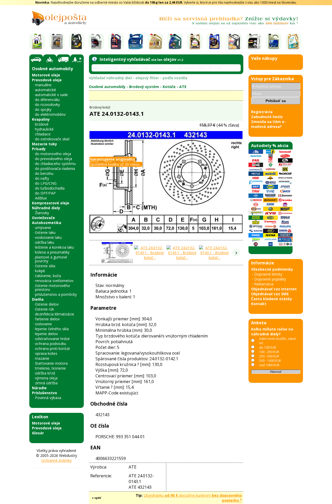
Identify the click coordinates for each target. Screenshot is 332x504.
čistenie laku (45, 232)
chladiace (43, 134)
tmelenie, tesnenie (50, 368)
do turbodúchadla (50, 188)
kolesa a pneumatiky (52, 252)
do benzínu (44, 173)
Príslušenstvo (44, 392)
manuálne (43, 84)
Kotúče (169, 86)
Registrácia (262, 111)
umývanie (43, 227)
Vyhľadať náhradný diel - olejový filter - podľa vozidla (138, 77)
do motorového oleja (53, 153)
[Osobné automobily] (36, 59)
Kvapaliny (41, 119)
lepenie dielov (46, 333)
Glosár (38, 432)
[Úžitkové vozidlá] (63, 59)
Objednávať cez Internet (274, 288)
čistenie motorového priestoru (52, 287)
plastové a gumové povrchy (51, 259)
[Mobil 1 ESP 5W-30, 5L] (37, 41)
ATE (182, 86)
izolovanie (43, 323)
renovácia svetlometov (54, 280)
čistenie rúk (44, 309)
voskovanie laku (48, 237)
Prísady (39, 148)
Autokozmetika (46, 222)
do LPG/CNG (46, 183)
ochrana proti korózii (52, 348)
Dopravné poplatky (270, 279)
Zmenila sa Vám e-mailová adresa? (268, 124)
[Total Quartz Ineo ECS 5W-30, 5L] (195, 41)
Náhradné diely (46, 207)
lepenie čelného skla (52, 328)
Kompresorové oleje (50, 202)
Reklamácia (263, 284)
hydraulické (44, 129)
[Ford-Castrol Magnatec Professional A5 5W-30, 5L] (175, 41)
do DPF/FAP (45, 193)
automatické (45, 89)
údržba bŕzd (45, 373)
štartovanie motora (51, 363)
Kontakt (258, 303)
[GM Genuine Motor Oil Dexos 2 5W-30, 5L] (273, 41)
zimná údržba (46, 382)
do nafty (42, 178)
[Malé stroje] (77, 59)
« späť (96, 498)
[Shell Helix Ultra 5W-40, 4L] (234, 41)
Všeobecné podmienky (272, 269)
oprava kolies (46, 353)
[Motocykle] (50, 59)
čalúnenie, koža (48, 275)
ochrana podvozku (50, 343)
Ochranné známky (56, 460)
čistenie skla (45, 265)
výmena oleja (46, 378)
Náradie (39, 387)
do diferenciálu (47, 99)
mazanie (42, 358)
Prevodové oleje (47, 79)
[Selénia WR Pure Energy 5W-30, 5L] (76, 41)
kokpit (40, 270)
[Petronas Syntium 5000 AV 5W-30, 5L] (293, 41)
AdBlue (41, 198)
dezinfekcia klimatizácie (54, 314)
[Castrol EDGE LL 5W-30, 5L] (155, 41)
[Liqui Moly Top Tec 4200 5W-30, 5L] (57, 41)
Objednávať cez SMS (270, 293)
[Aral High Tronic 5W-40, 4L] (135, 41)
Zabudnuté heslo (267, 116)
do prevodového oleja (53, 158)
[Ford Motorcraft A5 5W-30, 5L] (254, 41)
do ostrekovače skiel (52, 138)
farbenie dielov (47, 318)
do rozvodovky (47, 104)
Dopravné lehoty (268, 274)
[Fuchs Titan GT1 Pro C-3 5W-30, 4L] (96, 41)
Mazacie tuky (44, 143)
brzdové (42, 124)
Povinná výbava (48, 397)
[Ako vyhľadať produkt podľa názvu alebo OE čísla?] (94, 59)
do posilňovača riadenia (55, 168)
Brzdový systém (144, 86)
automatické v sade (51, 94)
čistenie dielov (47, 304)
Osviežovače (43, 217)
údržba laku (44, 242)
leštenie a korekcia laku (54, 247)
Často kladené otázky (271, 298)
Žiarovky (42, 212)
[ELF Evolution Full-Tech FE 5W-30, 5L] (214, 41)
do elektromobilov (50, 114)
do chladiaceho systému (55, 163)
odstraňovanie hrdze (52, 338)
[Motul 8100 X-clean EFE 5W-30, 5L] (116, 41)
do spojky (43, 109)
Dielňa (38, 299)
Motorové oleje (46, 75)
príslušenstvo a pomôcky (56, 294)
